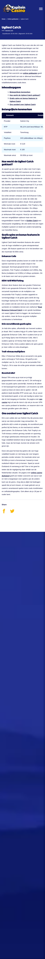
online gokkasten (30, 73)
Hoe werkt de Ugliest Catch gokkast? (25, 95)
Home (3, 19)
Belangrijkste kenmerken (20, 92)
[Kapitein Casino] (14, 8)
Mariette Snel (9, 30)
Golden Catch (32, 221)
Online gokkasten (13, 19)
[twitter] (14, 513)
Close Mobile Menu (40, 9)
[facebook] (6, 513)
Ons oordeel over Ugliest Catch (23, 105)
